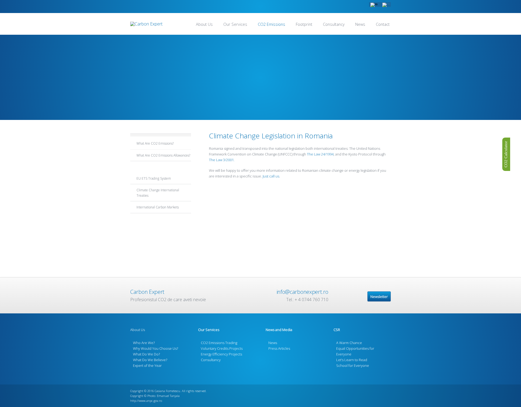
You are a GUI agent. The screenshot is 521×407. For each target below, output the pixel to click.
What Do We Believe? (150, 359)
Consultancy (334, 24)
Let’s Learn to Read (351, 359)
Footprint (304, 24)
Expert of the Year (147, 365)
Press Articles (279, 348)
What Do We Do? (146, 354)
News (360, 24)
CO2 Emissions (271, 24)
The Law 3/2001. (221, 159)
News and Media (279, 329)
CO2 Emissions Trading (219, 342)
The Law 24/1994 (319, 154)
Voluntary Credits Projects (222, 348)
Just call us (271, 176)
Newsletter (379, 296)
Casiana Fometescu (167, 391)
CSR (336, 329)
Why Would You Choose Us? (155, 348)
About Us (204, 24)
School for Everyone (352, 365)
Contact (383, 24)
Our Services (235, 24)
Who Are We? (144, 342)
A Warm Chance (349, 342)
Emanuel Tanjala (168, 396)
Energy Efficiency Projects (221, 354)
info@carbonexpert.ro (302, 291)
